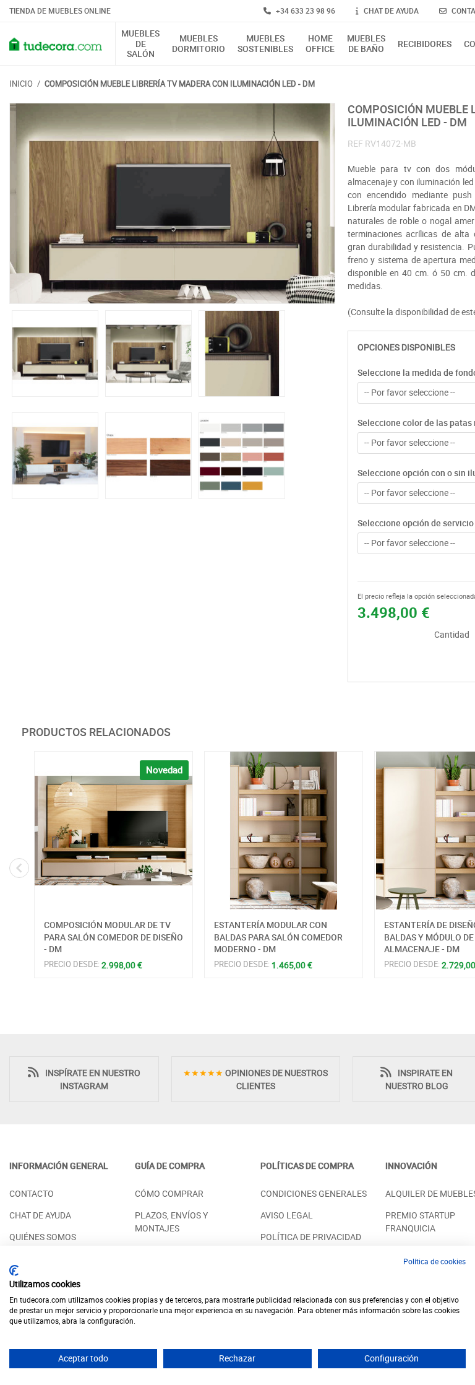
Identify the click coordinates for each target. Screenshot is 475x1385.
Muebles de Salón (140, 43)
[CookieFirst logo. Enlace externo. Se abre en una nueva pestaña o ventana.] (14, 1270)
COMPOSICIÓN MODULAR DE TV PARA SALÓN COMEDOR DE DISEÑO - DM (113, 937)
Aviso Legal (286, 1215)
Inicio (21, 83)
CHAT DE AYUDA (390, 10)
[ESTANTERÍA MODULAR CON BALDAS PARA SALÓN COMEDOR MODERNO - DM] (283, 831)
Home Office (320, 43)
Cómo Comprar (169, 1193)
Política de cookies (434, 1261)
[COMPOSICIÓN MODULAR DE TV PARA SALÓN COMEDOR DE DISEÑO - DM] (113, 831)
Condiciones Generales (313, 1193)
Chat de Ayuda (40, 1215)
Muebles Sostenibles (265, 43)
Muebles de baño (366, 43)
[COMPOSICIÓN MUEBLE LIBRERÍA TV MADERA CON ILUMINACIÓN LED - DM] (172, 203)
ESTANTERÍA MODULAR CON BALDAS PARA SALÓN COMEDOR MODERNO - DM (278, 937)
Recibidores (424, 44)
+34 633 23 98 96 (304, 10)
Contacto (31, 1193)
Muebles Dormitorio (198, 43)
